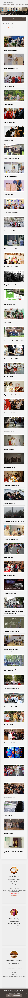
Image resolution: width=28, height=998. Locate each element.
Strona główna (7, 28)
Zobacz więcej (14, 895)
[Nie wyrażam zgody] (26, 993)
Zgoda (8, 995)
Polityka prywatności (17, 995)
